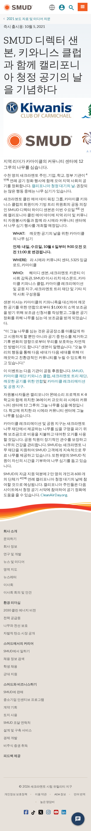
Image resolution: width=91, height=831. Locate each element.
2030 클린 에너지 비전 (20, 610)
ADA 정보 (60, 794)
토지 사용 (10, 715)
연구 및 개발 (12, 554)
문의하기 (10, 539)
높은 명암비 (47, 802)
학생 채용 (10, 666)
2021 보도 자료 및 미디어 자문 (28, 19)
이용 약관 (41, 794)
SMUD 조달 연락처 (17, 722)
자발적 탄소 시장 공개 (19, 633)
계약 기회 (10, 707)
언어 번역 (79, 794)
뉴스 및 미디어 (14, 562)
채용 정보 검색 (14, 659)
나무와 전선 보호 (16, 625)
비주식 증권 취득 (16, 745)
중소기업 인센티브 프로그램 (24, 699)
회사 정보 (10, 546)
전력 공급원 (12, 618)
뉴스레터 (10, 577)
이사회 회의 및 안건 (18, 592)
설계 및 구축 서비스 (18, 730)
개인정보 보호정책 (15, 794)
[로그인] (61, 7)
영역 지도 (10, 569)
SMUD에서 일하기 (17, 651)
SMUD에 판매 (13, 692)
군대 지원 (10, 674)
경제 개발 (10, 738)
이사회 (8, 585)
